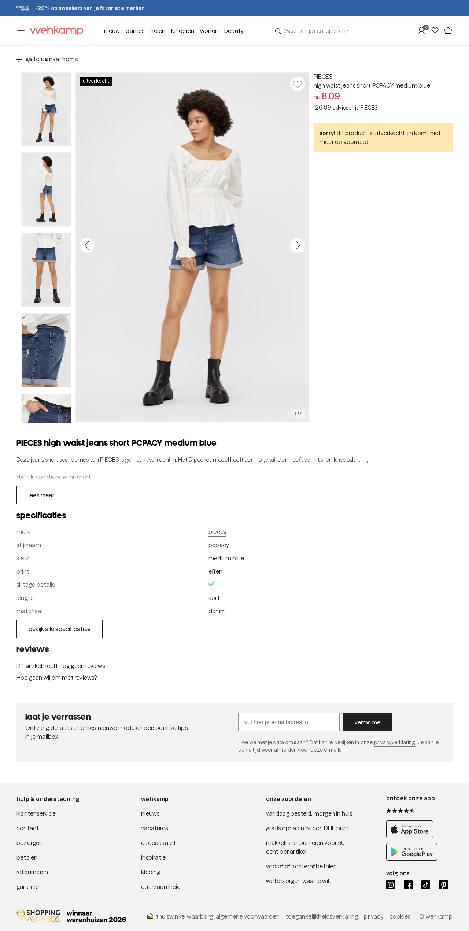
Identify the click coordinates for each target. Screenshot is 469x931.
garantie (27, 886)
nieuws (150, 813)
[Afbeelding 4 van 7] (46, 350)
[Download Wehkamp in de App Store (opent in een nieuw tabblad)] (411, 835)
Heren (157, 30)
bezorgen (29, 842)
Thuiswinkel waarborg (184, 916)
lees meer (41, 495)
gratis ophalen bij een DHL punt (308, 828)
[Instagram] (390, 884)
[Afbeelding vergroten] (192, 247)
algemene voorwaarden (248, 916)
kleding (150, 872)
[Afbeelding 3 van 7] (46, 270)
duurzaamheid (161, 886)
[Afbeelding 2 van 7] (46, 189)
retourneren (32, 872)
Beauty (234, 30)
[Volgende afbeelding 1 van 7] (297, 245)
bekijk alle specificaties (60, 629)
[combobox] (341, 30)
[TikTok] (425, 884)
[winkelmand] (448, 31)
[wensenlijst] (437, 31)
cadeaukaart (158, 842)
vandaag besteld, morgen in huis (309, 813)
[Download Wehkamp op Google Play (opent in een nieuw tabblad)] (411, 858)
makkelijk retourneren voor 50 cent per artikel (305, 847)
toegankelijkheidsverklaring (321, 916)
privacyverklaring (395, 742)
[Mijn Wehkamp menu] (424, 31)
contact (27, 828)
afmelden (285, 749)
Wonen (209, 30)
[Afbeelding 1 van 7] (46, 109)
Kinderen (182, 30)
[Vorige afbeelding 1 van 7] (87, 245)
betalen (26, 857)
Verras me (368, 722)
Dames (135, 30)
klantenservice (36, 813)
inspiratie (153, 857)
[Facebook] (408, 884)
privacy (373, 916)
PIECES (323, 76)
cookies (399, 916)
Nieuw (112, 30)
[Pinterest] (443, 884)
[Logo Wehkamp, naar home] (54, 31)
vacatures (154, 828)
